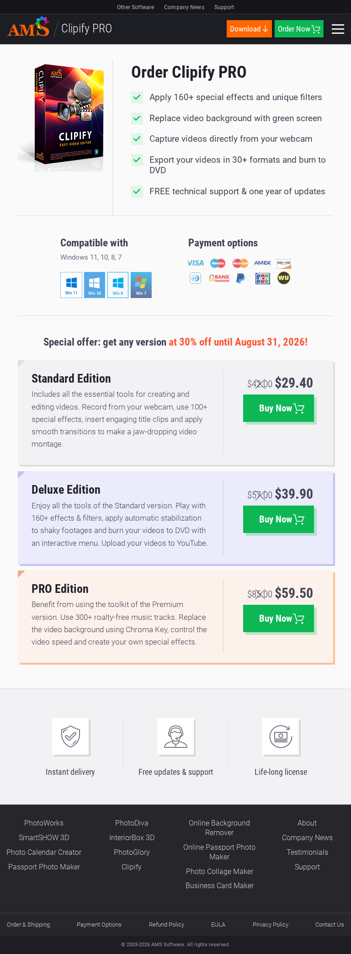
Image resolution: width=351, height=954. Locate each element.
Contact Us (329, 924)
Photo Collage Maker (219, 871)
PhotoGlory (132, 852)
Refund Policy (166, 924)
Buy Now (275, 408)
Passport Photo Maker (44, 867)
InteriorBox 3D (131, 837)
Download (245, 28)
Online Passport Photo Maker (219, 852)
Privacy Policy (270, 924)
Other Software (135, 7)
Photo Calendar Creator (43, 852)
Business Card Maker (220, 885)
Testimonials (307, 852)
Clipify (132, 867)
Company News (184, 7)
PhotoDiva (132, 823)
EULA (218, 924)
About (307, 823)
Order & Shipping (28, 924)
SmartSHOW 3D (44, 837)
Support (224, 7)
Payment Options (99, 924)
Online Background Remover (219, 828)
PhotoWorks (44, 823)
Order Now (294, 28)
